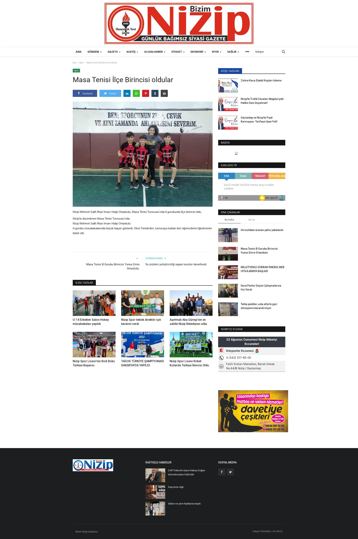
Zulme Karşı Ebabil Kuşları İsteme (261, 80)
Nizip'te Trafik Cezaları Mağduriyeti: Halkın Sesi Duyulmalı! (262, 100)
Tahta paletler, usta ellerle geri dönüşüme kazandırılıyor (259, 306)
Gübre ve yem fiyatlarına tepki (184, 503)
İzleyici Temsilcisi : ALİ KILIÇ (267, 531)
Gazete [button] (113, 51)
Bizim (79, 531)
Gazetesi (93, 531)
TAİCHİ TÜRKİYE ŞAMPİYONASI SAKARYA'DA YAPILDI (142, 363)
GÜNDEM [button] (93, 51)
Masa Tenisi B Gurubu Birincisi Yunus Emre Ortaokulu (113, 266)
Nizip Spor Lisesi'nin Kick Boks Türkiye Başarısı (94, 363)
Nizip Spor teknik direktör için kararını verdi (141, 322)
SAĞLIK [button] (232, 51)
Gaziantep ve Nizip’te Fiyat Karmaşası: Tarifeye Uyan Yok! (259, 119)
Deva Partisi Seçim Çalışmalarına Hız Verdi (261, 287)
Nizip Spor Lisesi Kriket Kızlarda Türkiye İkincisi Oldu (189, 363)
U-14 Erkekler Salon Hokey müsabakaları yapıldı (91, 322)
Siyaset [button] (177, 51)
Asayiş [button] (131, 51)
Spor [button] (215, 51)
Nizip (85, 531)
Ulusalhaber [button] (154, 51)
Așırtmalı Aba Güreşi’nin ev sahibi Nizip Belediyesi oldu (188, 322)
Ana (78, 51)
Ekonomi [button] (197, 51)
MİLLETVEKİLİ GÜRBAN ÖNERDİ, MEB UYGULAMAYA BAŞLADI (262, 269)
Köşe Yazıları (230, 71)
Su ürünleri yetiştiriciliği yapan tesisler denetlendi (176, 264)
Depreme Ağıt (175, 487)
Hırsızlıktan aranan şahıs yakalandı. (262, 230)
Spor (81, 62)
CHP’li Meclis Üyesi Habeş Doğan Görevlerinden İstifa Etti (186, 472)
